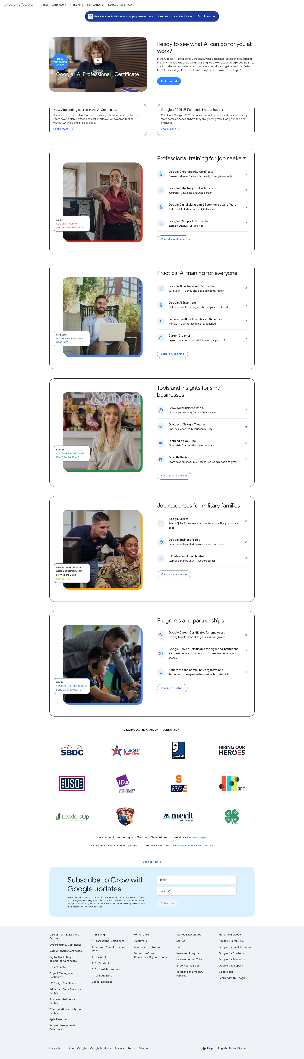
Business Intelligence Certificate (62, 1001)
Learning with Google (232, 978)
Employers (140, 941)
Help (210, 1048)
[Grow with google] (18, 5)
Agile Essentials (59, 1019)
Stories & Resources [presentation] (119, 5)
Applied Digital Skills (231, 941)
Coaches (181, 947)
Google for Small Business (235, 947)
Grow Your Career (187, 965)
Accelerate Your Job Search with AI (109, 949)
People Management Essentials (62, 1027)
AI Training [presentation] (76, 5)
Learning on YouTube (189, 959)
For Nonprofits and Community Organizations (150, 955)
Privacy (119, 1048)
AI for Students (101, 963)
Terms (131, 1048)
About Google (77, 1048)
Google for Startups (231, 953)
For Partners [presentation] (95, 5)
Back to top (150, 861)
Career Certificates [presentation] (53, 5)
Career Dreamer (102, 981)
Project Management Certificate (62, 975)
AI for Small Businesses (106, 969)
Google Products (100, 1048)
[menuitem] (53, 5)
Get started (169, 81)
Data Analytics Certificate (65, 951)
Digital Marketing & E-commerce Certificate (63, 959)
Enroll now (204, 16)
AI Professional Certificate (108, 941)
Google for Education (232, 959)
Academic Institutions (147, 947)
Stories (180, 941)
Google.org (226, 971)
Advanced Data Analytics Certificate (65, 991)
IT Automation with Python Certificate (65, 1011)
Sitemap (144, 1048)
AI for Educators (102, 975)
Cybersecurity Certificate (65, 944)
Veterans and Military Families (189, 973)
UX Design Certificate (62, 983)
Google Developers (231, 965)
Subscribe (167, 903)
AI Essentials (99, 957)
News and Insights (187, 953)
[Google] (55, 1048)
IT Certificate (57, 967)
